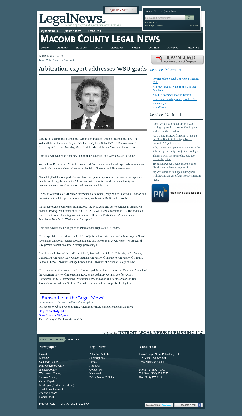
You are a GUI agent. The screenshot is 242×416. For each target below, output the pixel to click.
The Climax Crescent (51, 389)
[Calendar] (62, 47)
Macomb (44, 358)
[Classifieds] (117, 47)
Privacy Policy (48, 404)
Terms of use (67, 404)
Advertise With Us (99, 354)
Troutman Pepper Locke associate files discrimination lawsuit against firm (174, 165)
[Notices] (136, 47)
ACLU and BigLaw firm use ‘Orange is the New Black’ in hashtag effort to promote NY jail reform (175, 139)
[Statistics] (81, 47)
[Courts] (98, 47)
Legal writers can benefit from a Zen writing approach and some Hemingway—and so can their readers (176, 127)
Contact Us (95, 369)
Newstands (95, 373)
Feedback (83, 404)
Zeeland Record (48, 393)
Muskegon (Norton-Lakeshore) (56, 385)
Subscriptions (97, 358)
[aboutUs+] (94, 31)
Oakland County (48, 361)
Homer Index (46, 396)
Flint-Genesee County (51, 365)
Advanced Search (151, 22)
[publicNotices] (73, 31)
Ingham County (48, 369)
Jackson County (48, 377)
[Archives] (172, 47)
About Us (94, 365)
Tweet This (45, 60)
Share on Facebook (63, 60)
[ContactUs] (192, 47)
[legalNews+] (49, 31)
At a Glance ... (161, 107)
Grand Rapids (47, 381)
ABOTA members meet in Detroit (172, 95)
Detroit (43, 354)
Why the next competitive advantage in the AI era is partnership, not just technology (176, 149)
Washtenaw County (50, 373)
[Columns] (154, 47)
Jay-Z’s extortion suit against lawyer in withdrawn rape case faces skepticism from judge (177, 175)
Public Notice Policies (101, 377)
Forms (93, 361)
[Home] (45, 47)
